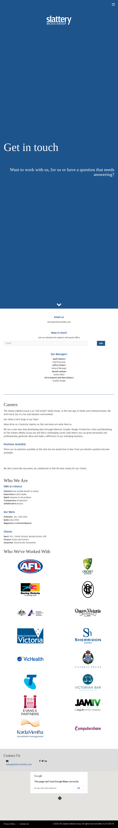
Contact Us (24, 824)
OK (78, 788)
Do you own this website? (45, 788)
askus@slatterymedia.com (19, 764)
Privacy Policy (9, 824)
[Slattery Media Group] (59, 20)
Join (101, 343)
